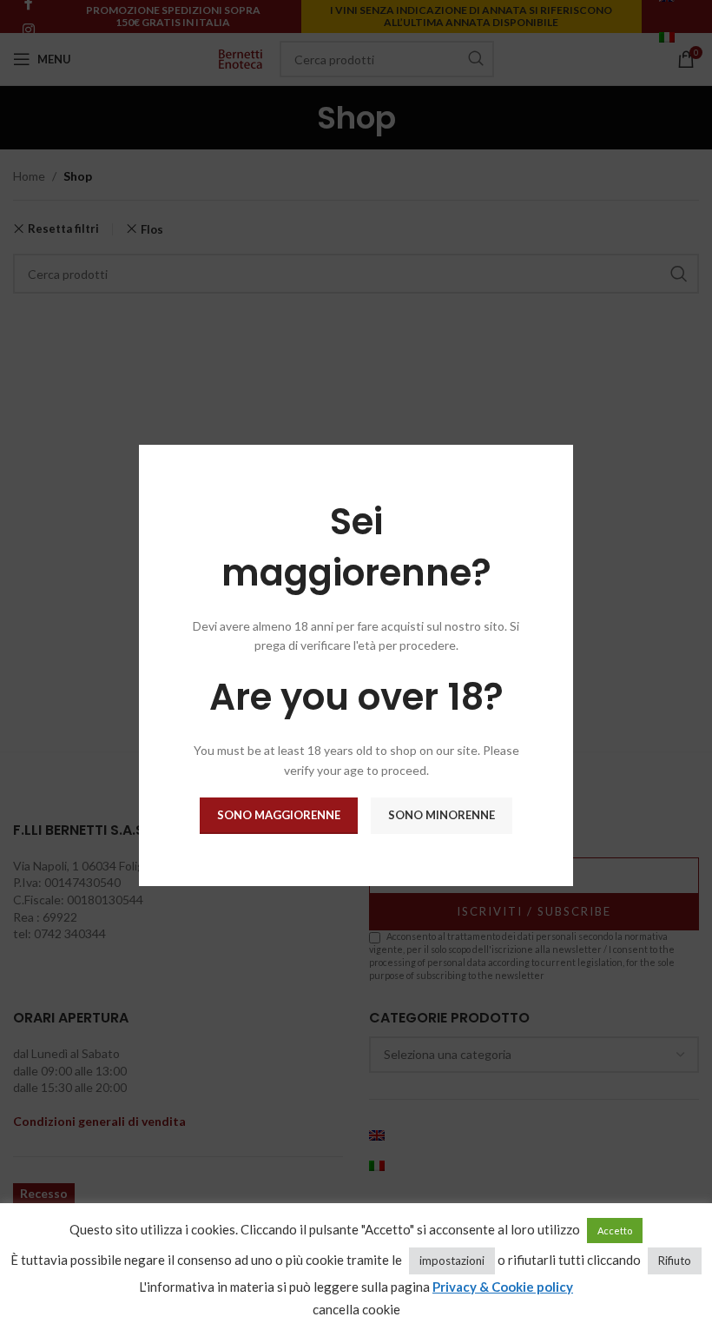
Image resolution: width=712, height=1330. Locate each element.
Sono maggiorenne (278, 815)
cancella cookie (356, 1309)
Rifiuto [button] (674, 1260)
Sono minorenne (441, 815)
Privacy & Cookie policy (502, 1286)
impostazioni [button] (452, 1260)
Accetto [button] (614, 1230)
